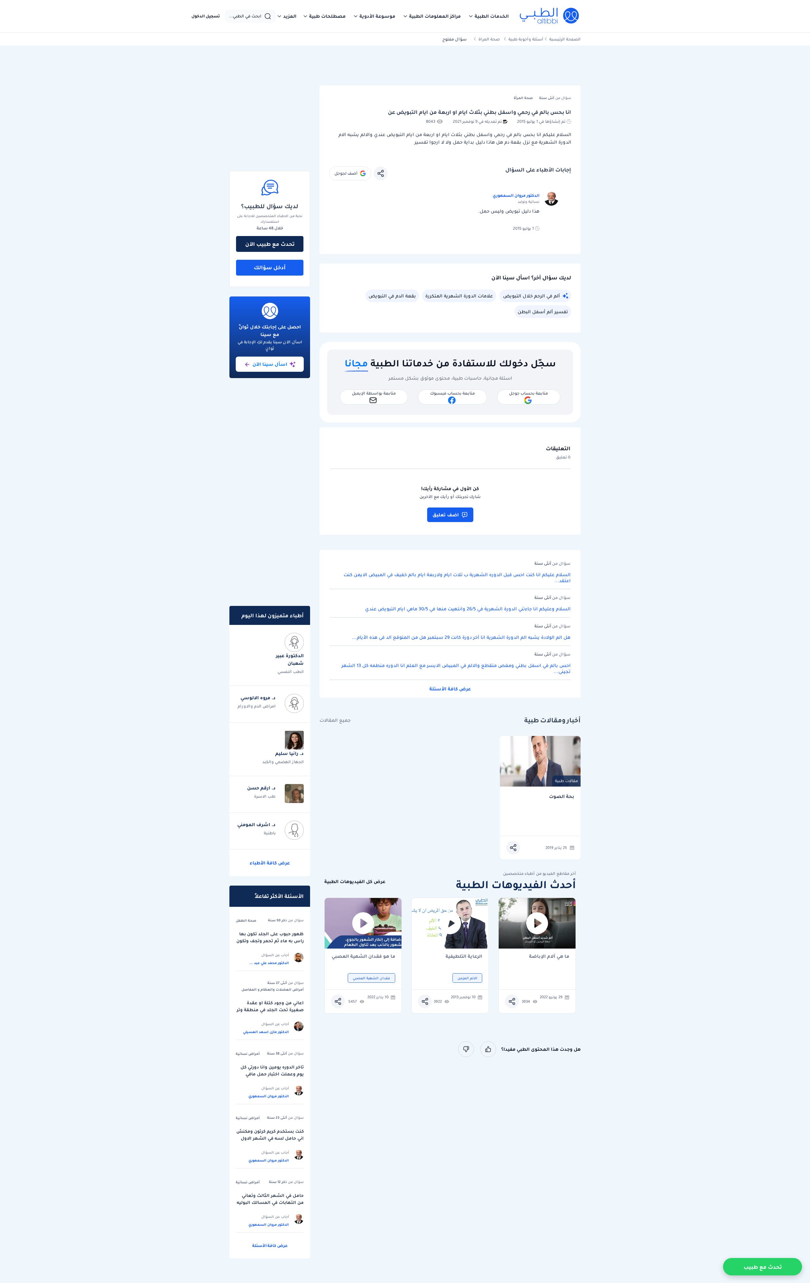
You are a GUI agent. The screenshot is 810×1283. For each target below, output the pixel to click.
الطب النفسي (290, 672)
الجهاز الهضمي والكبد (283, 762)
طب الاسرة (265, 796)
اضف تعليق (446, 515)
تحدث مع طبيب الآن (270, 244)
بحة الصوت (561, 796)
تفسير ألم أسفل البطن (543, 311)
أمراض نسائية (248, 1053)
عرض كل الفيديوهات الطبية (354, 882)
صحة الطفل (246, 920)
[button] (488, 16)
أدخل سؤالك (270, 267)
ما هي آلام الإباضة (549, 956)
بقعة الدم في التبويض (392, 295)
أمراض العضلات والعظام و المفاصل (272, 989)
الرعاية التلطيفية (464, 956)
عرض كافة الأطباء (270, 863)
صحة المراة (489, 39)
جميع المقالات (335, 720)
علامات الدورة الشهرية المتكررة (459, 295)
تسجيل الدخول (205, 16)
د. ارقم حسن (261, 788)
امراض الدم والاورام (257, 706)
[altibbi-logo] (550, 16)
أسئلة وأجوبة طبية (525, 39)
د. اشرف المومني (256, 824)
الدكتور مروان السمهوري (516, 195)
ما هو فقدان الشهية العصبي (363, 956)
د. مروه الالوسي (258, 697)
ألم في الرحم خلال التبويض (531, 295)
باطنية (270, 833)
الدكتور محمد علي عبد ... (269, 963)
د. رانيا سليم (289, 753)
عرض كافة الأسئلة (450, 689)
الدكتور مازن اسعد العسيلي (266, 1032)
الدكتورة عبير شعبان (290, 659)
